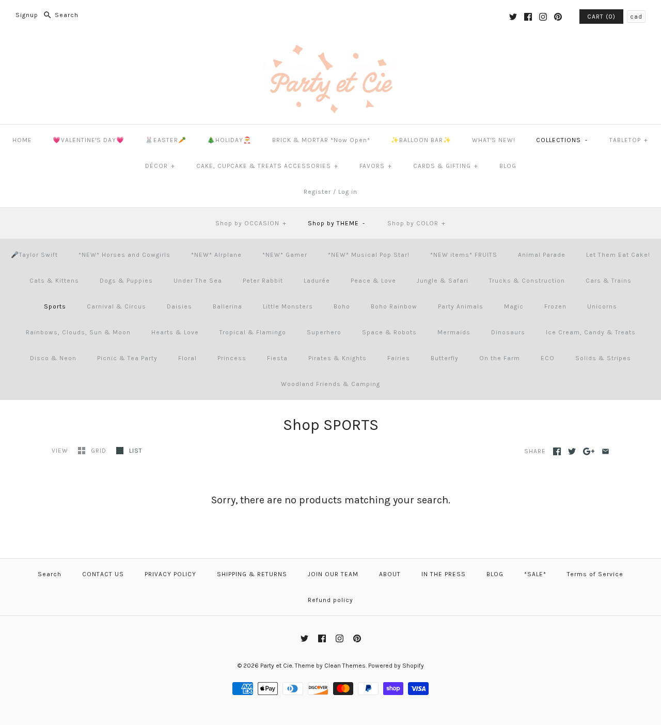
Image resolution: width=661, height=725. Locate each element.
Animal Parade (541, 254)
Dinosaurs (508, 332)
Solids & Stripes (603, 358)
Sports (55, 306)
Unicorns (602, 306)
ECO (548, 358)
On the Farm (499, 358)
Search (49, 574)
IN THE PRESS (443, 574)
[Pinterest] (558, 17)
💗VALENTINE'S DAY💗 (88, 140)
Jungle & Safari (442, 280)
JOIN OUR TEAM (333, 574)
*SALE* (535, 574)
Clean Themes (345, 665)
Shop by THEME (337, 223)
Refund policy (330, 600)
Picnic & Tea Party (127, 358)
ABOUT (390, 574)
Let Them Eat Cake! (618, 254)
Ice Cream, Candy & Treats (591, 332)
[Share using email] (605, 451)
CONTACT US (103, 574)
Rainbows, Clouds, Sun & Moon (78, 332)
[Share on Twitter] (572, 451)
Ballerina (227, 306)
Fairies (398, 358)
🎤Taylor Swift (34, 254)
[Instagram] (543, 17)
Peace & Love (373, 280)
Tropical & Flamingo (252, 332)
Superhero (324, 332)
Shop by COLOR (416, 223)
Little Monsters (288, 306)
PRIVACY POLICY (170, 574)
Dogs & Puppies (126, 280)
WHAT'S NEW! (493, 140)
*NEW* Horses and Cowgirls (124, 254)
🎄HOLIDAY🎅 (229, 140)
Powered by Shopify (396, 665)
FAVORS (375, 165)
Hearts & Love (175, 332)
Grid (99, 450)
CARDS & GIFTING (445, 165)
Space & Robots (389, 332)
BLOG (507, 165)
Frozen (555, 306)
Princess (231, 358)
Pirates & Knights (337, 358)
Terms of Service (595, 574)
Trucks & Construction (527, 280)
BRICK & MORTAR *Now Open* (321, 140)
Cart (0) (601, 16)
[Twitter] (513, 17)
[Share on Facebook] (557, 451)
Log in (347, 191)
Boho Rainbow (394, 306)
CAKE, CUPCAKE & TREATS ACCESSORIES (267, 165)
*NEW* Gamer (284, 254)
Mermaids (453, 332)
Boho (342, 306)
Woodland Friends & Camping (330, 384)
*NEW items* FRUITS (463, 254)
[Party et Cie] (330, 50)
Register (317, 191)
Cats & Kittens (54, 280)
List (136, 450)
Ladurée (317, 280)
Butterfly (445, 358)
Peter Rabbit (263, 280)
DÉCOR (160, 165)
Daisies (179, 306)
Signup (26, 15)
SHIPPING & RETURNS (252, 574)
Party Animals (460, 306)
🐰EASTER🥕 (165, 140)
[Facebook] (528, 17)
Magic (514, 306)
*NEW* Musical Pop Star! (369, 254)
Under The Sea (198, 280)
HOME (22, 140)
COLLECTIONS (562, 140)
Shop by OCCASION (251, 223)
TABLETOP (628, 140)
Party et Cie (276, 665)
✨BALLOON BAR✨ (421, 140)
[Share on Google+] (589, 451)
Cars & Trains (609, 280)
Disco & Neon (53, 358)
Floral (187, 358)
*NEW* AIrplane (216, 254)
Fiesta (277, 358)
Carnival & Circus (116, 306)
